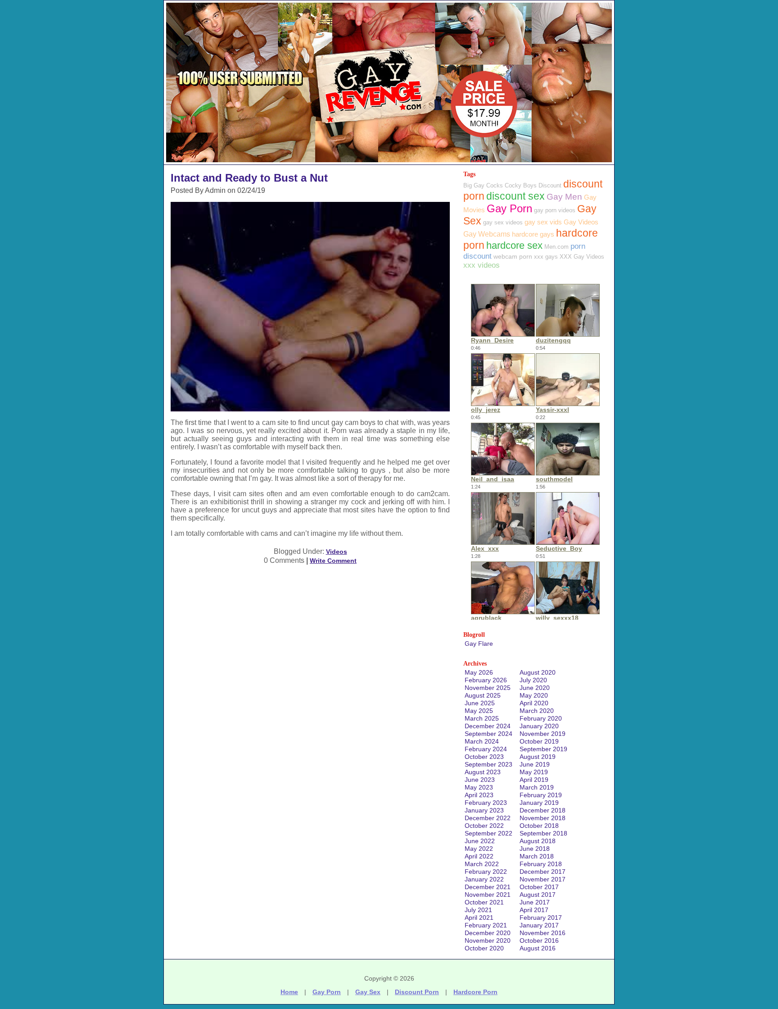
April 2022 (479, 856)
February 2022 (486, 871)
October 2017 (539, 886)
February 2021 (486, 925)
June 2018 (535, 848)
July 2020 (533, 680)
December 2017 (542, 871)
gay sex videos (503, 222)
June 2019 (535, 764)
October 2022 (484, 825)
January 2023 (484, 810)
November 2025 (488, 687)
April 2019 (534, 779)
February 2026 (486, 680)
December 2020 (488, 932)
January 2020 (539, 726)
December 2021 (488, 886)
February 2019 (541, 795)
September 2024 (488, 733)
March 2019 (537, 787)
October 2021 (484, 902)
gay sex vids (543, 222)
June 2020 (535, 687)
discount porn (417, 991)
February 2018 (541, 863)
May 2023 (479, 787)
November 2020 (488, 940)
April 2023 (479, 795)
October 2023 (484, 756)
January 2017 (539, 925)
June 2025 (480, 703)
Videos (336, 551)
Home (289, 991)
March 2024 (482, 741)
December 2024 (488, 726)
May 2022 (479, 848)
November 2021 (488, 894)
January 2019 (539, 802)
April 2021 (479, 917)
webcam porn (512, 256)
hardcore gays (533, 234)
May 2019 (534, 772)
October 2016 (539, 940)
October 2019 (539, 741)
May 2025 (479, 710)
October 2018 (539, 825)
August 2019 (538, 756)
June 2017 (535, 902)
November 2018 (542, 818)
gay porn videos (554, 210)
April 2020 (534, 703)
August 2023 (483, 772)
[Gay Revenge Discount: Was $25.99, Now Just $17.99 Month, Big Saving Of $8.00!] (389, 162)
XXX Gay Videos (582, 256)
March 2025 (482, 718)
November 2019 (542, 733)
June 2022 (480, 841)
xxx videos (481, 265)
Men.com (556, 246)
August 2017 (538, 894)
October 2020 (484, 948)
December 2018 (542, 810)
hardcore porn (475, 991)
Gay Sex (367, 991)
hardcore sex (514, 245)
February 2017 (541, 917)
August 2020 (538, 672)
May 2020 (534, 695)
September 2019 (543, 749)
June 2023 (480, 779)
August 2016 (538, 948)
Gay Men (564, 196)
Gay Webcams (486, 234)
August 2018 (538, 841)
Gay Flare (479, 643)
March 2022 (482, 863)
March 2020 (537, 710)
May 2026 (479, 672)
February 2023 (486, 802)
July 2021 (478, 909)
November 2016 (542, 932)
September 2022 (488, 833)
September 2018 (543, 833)
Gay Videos (581, 222)
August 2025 (483, 695)
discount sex (515, 196)
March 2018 (537, 856)
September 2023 (488, 764)
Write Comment (333, 560)
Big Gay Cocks (483, 185)
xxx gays (546, 256)
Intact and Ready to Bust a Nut (249, 178)
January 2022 (484, 879)
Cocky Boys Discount (533, 185)
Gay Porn (509, 208)
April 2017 (534, 909)
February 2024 (486, 749)
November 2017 (542, 879)
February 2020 (541, 718)
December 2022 (488, 818)
